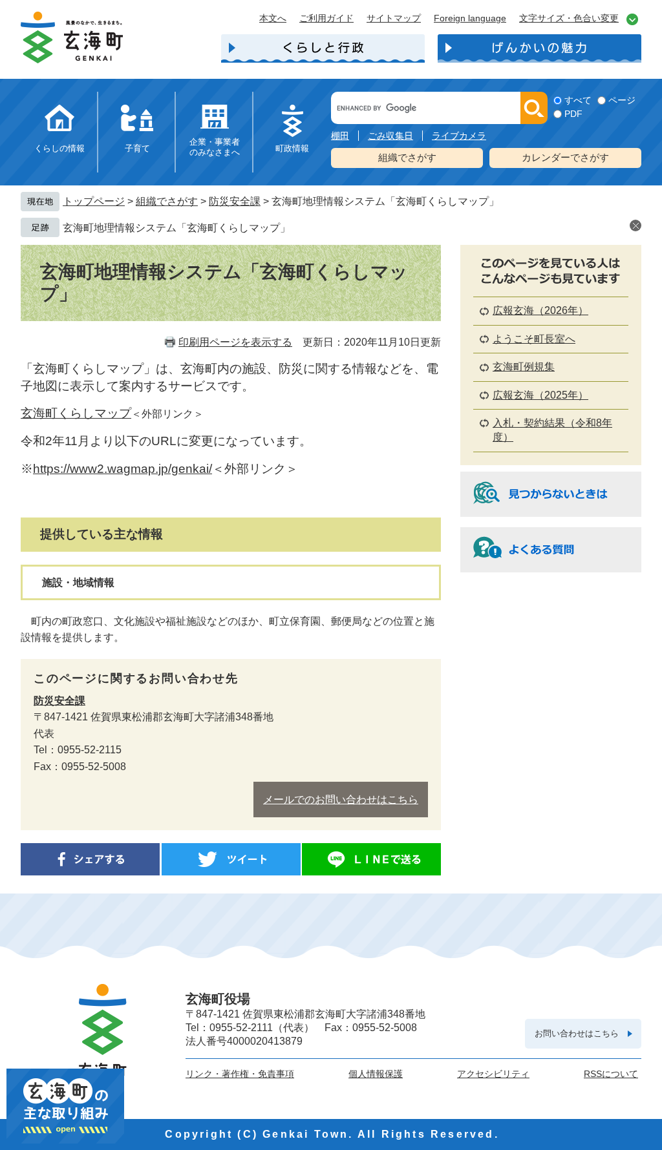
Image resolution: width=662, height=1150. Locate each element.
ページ (621, 100)
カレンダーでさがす (565, 157)
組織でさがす (407, 157)
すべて (578, 100)
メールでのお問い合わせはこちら (340, 799)
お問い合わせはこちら (577, 1033)
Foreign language (470, 18)
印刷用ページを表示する (235, 342)
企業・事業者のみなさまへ (214, 147)
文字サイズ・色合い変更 (569, 18)
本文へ (272, 18)
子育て (137, 148)
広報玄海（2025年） (540, 395)
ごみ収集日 (390, 136)
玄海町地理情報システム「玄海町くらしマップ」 (176, 227)
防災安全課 (235, 201)
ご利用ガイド (326, 18)
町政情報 (292, 148)
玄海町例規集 (524, 366)
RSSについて (611, 1074)
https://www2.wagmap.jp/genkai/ (122, 469)
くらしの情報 (59, 148)
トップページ (94, 201)
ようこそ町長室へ (534, 338)
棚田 (340, 136)
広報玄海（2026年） (540, 310)
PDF (573, 114)
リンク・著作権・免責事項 (240, 1074)
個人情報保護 (375, 1074)
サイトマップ (394, 18)
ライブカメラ (459, 136)
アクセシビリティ (493, 1074)
